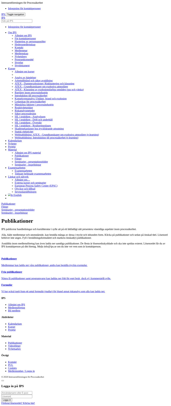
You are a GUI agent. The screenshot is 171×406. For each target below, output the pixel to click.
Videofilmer (14, 345)
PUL (10, 365)
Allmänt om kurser (24, 71)
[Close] (2, 380)
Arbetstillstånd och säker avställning (34, 80)
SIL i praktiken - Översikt (28, 122)
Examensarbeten (16, 167)
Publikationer (22, 155)
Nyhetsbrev (21, 56)
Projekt (12, 146)
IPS (3, 14)
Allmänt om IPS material (28, 152)
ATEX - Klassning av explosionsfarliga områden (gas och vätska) (49, 89)
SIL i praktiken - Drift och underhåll (34, 119)
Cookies (12, 368)
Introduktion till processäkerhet (31, 95)
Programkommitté (24, 59)
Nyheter (12, 143)
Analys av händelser (25, 77)
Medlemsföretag (16, 307)
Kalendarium (15, 140)
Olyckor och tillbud (25, 188)
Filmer (18, 158)
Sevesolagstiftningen (25, 191)
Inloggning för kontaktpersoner (24, 8)
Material (12, 149)
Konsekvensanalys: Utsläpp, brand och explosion (41, 98)
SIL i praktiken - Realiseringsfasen (33, 125)
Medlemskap (21, 53)
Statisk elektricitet (24, 131)
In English (16, 195)
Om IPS (12, 32)
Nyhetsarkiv (14, 348)
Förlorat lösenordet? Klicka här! (18, 403)
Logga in (7, 400)
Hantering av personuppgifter (30, 41)
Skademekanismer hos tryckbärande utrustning (39, 128)
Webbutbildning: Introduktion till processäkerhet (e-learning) (46, 137)
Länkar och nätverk (18, 176)
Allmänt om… (22, 179)
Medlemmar (21, 50)
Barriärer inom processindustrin (31, 92)
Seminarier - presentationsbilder (31, 161)
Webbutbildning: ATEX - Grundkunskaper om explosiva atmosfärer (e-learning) (57, 134)
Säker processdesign (25, 113)
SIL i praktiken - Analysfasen (30, 116)
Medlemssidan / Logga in (21, 371)
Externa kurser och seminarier (30, 182)
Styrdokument (22, 65)
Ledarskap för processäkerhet (30, 101)
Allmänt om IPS (23, 35)
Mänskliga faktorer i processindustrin (34, 104)
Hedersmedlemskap (25, 44)
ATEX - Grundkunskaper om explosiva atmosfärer (41, 86)
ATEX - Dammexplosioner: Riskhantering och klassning (44, 83)
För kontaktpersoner (25, 38)
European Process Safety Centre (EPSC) (36, 185)
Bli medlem (14, 310)
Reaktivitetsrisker (24, 107)
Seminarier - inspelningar (28, 164)
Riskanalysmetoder (25, 110)
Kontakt (19, 47)
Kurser (11, 68)
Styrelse (19, 62)
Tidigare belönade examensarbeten (33, 173)
